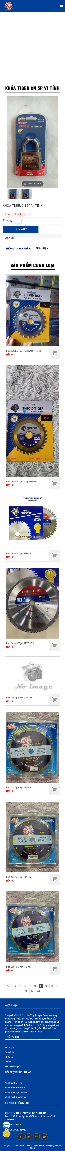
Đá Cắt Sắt (20, 1015)
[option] (32, 142)
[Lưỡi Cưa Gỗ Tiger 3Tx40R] (32, 522)
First (8, 986)
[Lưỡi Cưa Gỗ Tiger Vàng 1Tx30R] (32, 420)
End (38, 991)
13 (52, 986)
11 (41, 986)
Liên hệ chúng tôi (13, 1066)
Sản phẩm (10, 1052)
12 (46, 986)
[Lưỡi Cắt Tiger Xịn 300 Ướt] (32, 675)
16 (32, 991)
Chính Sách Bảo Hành (15, 1087)
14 (57, 986)
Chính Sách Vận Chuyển (16, 1092)
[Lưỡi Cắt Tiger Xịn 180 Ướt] (32, 836)
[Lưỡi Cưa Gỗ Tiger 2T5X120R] (32, 603)
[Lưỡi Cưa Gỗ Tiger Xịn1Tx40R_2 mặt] (32, 310)
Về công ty (9, 1047)
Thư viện (9, 1057)
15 (26, 991)
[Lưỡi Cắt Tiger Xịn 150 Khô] (32, 926)
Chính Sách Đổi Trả (13, 1082)
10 (35, 986)
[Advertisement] (32, 47)
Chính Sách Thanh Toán (16, 1097)
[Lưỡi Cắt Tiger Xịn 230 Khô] (32, 747)
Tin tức (8, 1061)
